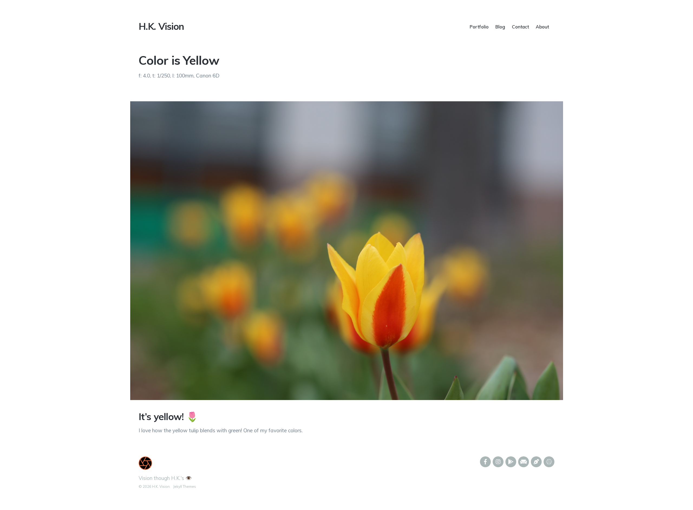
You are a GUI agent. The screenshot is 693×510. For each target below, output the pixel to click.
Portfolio (479, 26)
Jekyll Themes (184, 486)
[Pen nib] (536, 461)
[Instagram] (498, 461)
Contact (520, 26)
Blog (500, 26)
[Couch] (523, 461)
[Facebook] (485, 461)
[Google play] (510, 461)
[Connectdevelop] (549, 461)
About (542, 26)
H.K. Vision (161, 26)
